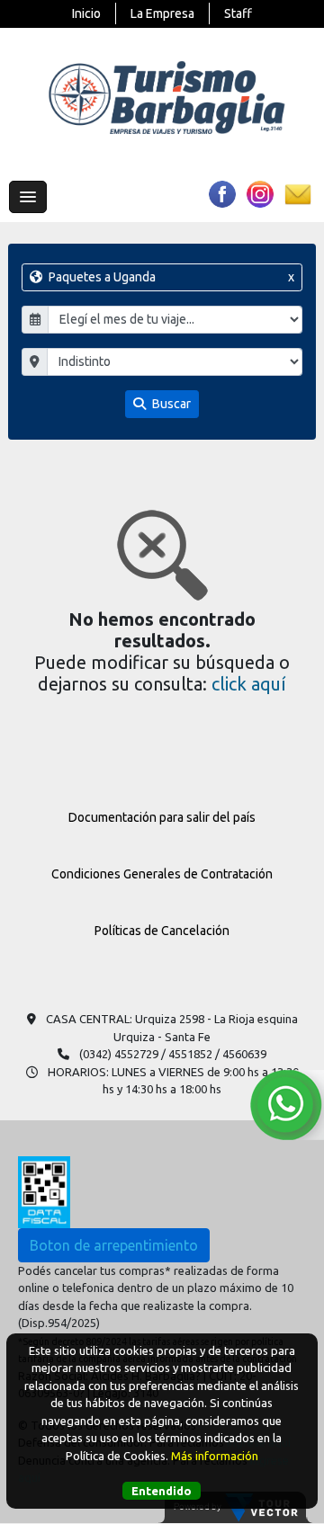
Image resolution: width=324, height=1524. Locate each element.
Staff (238, 13)
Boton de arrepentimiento (114, 1245)
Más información (214, 1455)
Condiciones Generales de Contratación (162, 874)
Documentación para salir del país (162, 817)
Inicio (86, 13)
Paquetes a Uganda (170, 277)
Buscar (170, 404)
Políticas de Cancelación (162, 930)
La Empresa (162, 13)
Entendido (161, 1490)
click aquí (249, 683)
